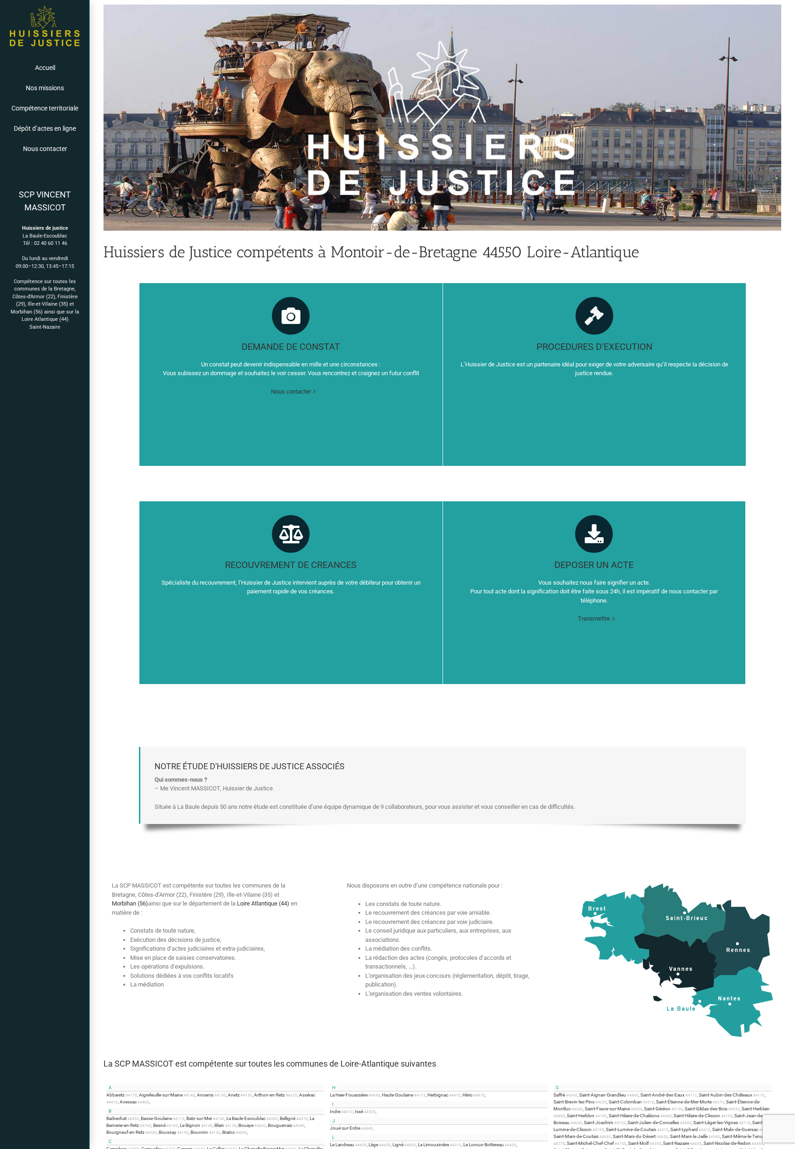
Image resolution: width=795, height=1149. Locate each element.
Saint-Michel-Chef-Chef (590, 1143)
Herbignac (437, 1094)
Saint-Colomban (625, 1101)
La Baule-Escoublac (245, 1118)
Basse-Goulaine (156, 1118)
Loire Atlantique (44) (45, 319)
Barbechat (116, 1118)
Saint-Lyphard (684, 1129)
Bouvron (199, 1132)
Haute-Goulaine (397, 1094)
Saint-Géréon (657, 1108)
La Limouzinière (433, 1144)
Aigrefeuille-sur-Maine (161, 1094)
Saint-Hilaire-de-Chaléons (634, 1115)
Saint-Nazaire (44, 327)
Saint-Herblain (756, 1108)
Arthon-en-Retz (269, 1094)
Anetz (234, 1094)
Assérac (307, 1094)
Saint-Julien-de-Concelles (653, 1122)
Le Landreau (342, 1144)
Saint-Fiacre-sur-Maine (607, 1108)
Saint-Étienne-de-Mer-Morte (684, 1101)
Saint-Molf (638, 1143)
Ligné (397, 1144)
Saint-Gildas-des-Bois (706, 1108)
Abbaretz (115, 1094)
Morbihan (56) (27, 312)
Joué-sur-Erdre (345, 1128)
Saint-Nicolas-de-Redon (727, 1143)
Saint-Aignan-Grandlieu (602, 1094)
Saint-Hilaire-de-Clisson (697, 1115)
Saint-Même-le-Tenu (742, 1136)
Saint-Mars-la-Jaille (689, 1136)
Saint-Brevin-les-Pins (573, 1101)
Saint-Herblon (580, 1115)
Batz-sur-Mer (199, 1118)
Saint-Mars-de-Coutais (576, 1136)
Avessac (128, 1101)
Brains (228, 1132)
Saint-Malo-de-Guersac (735, 1129)
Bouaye (245, 1125)
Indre (335, 1111)
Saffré (559, 1094)
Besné (159, 1125)
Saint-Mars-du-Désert (634, 1136)
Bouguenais (280, 1125)
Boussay (167, 1132)
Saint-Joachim (598, 1122)
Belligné (287, 1118)
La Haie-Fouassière (349, 1094)
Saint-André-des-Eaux (662, 1094)
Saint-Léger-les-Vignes (715, 1122)
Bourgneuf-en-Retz (125, 1132)
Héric (467, 1094)
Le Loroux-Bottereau (483, 1144)
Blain (219, 1125)
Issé (359, 1111)
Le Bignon (190, 1125)
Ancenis (205, 1094)
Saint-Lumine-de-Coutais (631, 1129)
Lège (373, 1144)
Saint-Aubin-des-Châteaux (725, 1094)
